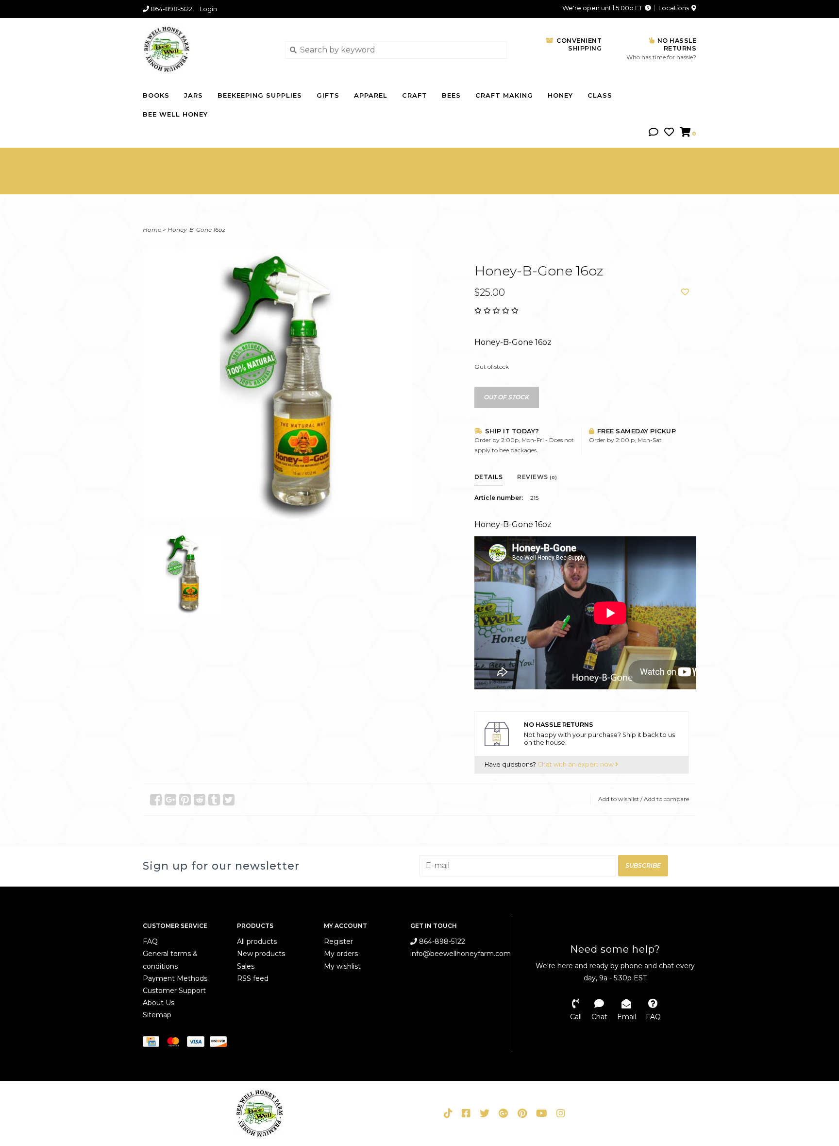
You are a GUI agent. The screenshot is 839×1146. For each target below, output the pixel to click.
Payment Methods (175, 978)
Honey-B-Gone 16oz (196, 229)
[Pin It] (185, 799)
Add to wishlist (618, 799)
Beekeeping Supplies (260, 95)
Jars (193, 95)
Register (338, 941)
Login (208, 9)
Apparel (370, 95)
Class (599, 95)
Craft (414, 95)
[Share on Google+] (170, 799)
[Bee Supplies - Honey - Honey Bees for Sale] (206, 49)
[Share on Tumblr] (214, 799)
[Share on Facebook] (156, 799)
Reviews (537, 476)
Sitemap (157, 1014)
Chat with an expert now (576, 764)
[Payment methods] (154, 1043)
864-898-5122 (441, 941)
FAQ (150, 941)
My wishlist (342, 966)
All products (257, 941)
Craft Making (504, 95)
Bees (451, 95)
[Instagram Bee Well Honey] (561, 1113)
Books (156, 95)
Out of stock (506, 397)
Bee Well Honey (175, 114)
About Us (158, 1002)
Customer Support (174, 990)
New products (261, 953)
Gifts (328, 95)
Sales (245, 966)
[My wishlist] (669, 132)
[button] (653, 132)
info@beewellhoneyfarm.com (460, 953)
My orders (341, 953)
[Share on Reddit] (199, 799)
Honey (560, 95)
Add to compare (666, 799)
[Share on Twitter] (229, 799)
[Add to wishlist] (685, 292)
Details (488, 476)
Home (152, 229)
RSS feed (252, 978)
